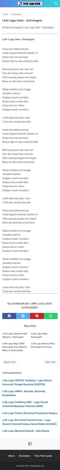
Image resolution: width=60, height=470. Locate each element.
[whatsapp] (51, 316)
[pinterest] (37, 316)
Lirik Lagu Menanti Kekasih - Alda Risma (25, 431)
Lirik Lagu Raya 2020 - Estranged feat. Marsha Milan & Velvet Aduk (14, 347)
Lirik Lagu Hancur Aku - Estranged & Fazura (43, 345)
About (11, 456)
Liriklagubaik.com (36, 466)
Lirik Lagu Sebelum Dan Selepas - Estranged (14, 335)
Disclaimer (24, 456)
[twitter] (23, 316)
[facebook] (9, 316)
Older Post (50, 362)
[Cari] (56, 4)
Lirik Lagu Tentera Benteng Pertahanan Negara (29, 413)
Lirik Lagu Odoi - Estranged (40, 335)
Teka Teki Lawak (43, 456)
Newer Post (9, 362)
